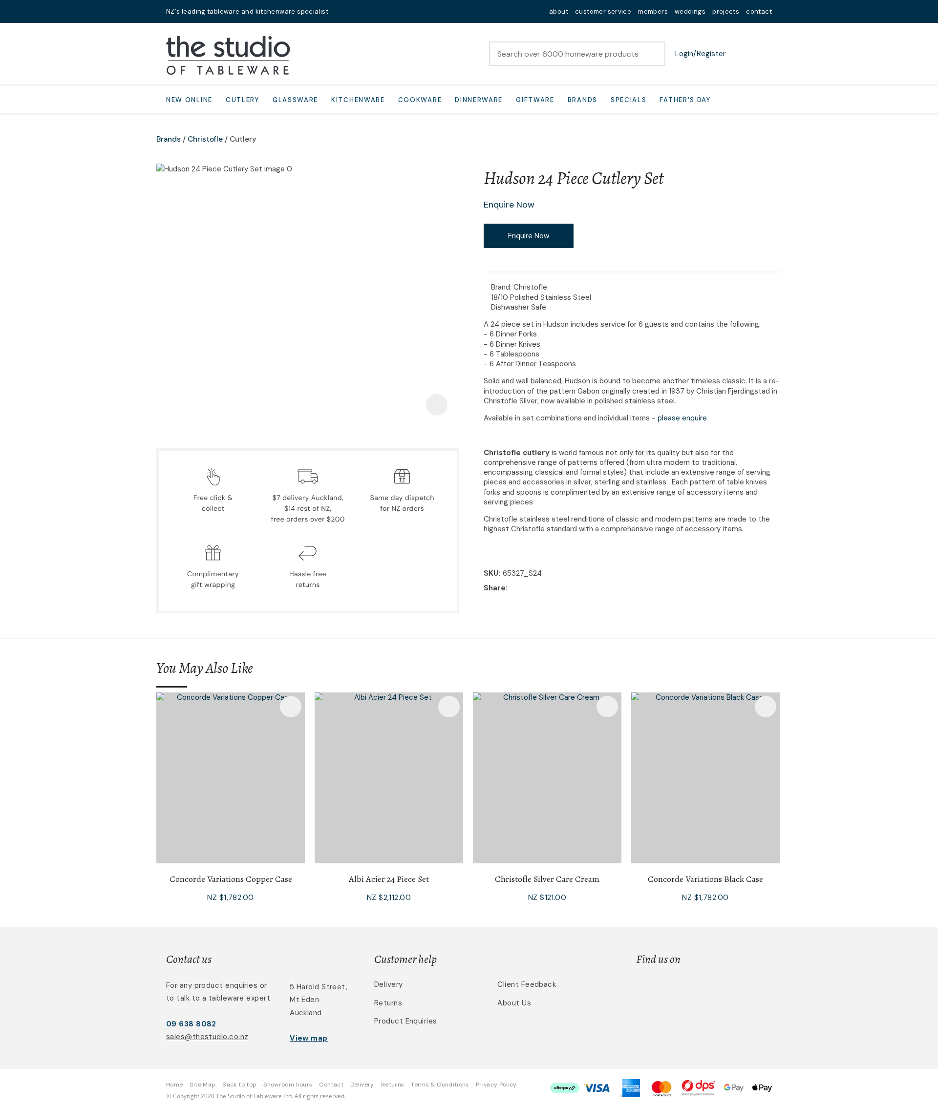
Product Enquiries (405, 1021)
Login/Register (700, 54)
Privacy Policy (496, 1084)
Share (495, 588)
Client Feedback (526, 984)
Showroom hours (287, 1084)
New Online (189, 100)
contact (759, 11)
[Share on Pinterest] (555, 588)
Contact (331, 1084)
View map (309, 1038)
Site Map (202, 1084)
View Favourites (740, 54)
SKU (491, 573)
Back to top (239, 1084)
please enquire (682, 418)
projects (725, 11)
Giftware (535, 100)
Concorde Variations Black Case (705, 879)
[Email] (540, 588)
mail (342, 11)
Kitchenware (358, 100)
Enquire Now (528, 236)
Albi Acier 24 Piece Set (389, 879)
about (558, 11)
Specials (629, 100)
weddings (690, 11)
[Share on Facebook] (511, 588)
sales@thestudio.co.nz (207, 1037)
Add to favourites (290, 706)
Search (653, 54)
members (653, 11)
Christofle (205, 139)
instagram (367, 11)
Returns (388, 1003)
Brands (582, 100)
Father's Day (685, 100)
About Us (514, 1003)
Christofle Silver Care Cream (547, 879)
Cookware (420, 100)
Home (174, 1084)
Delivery (388, 984)
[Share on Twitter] (525, 588)
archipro (731, 990)
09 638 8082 (191, 1024)
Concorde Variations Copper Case (231, 879)
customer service (603, 11)
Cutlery (242, 100)
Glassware (295, 100)
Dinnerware (479, 100)
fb (355, 11)
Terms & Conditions (440, 1084)
